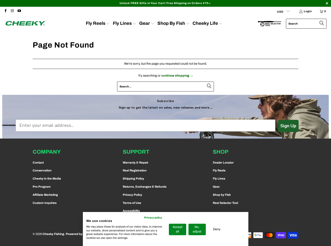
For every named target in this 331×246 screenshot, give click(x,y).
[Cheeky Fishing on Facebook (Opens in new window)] (5, 11)
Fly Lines (219, 178)
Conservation (42, 170)
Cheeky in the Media (47, 178)
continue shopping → (177, 75)
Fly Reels (219, 170)
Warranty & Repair (135, 162)
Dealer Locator (223, 162)
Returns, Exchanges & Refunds (144, 186)
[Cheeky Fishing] (25, 24)
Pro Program (42, 186)
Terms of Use (132, 203)
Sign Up (288, 126)
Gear (216, 186)
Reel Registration (135, 170)
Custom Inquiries (45, 203)
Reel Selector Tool (225, 203)
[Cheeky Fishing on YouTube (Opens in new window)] (19, 11)
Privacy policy (153, 217)
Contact (38, 162)
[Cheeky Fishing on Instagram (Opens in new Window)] (12, 11)
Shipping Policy (133, 178)
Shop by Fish (222, 194)
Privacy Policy (132, 194)
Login (308, 11)
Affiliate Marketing (45, 194)
